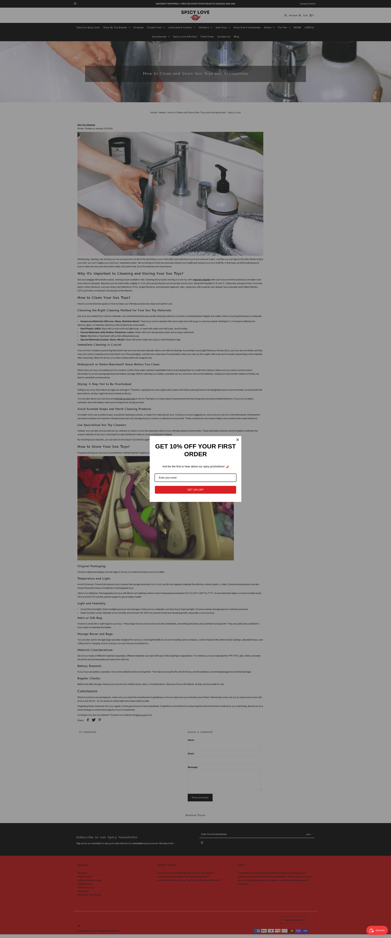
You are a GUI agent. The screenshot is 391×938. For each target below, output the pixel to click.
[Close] (237, 439)
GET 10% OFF (196, 489)
